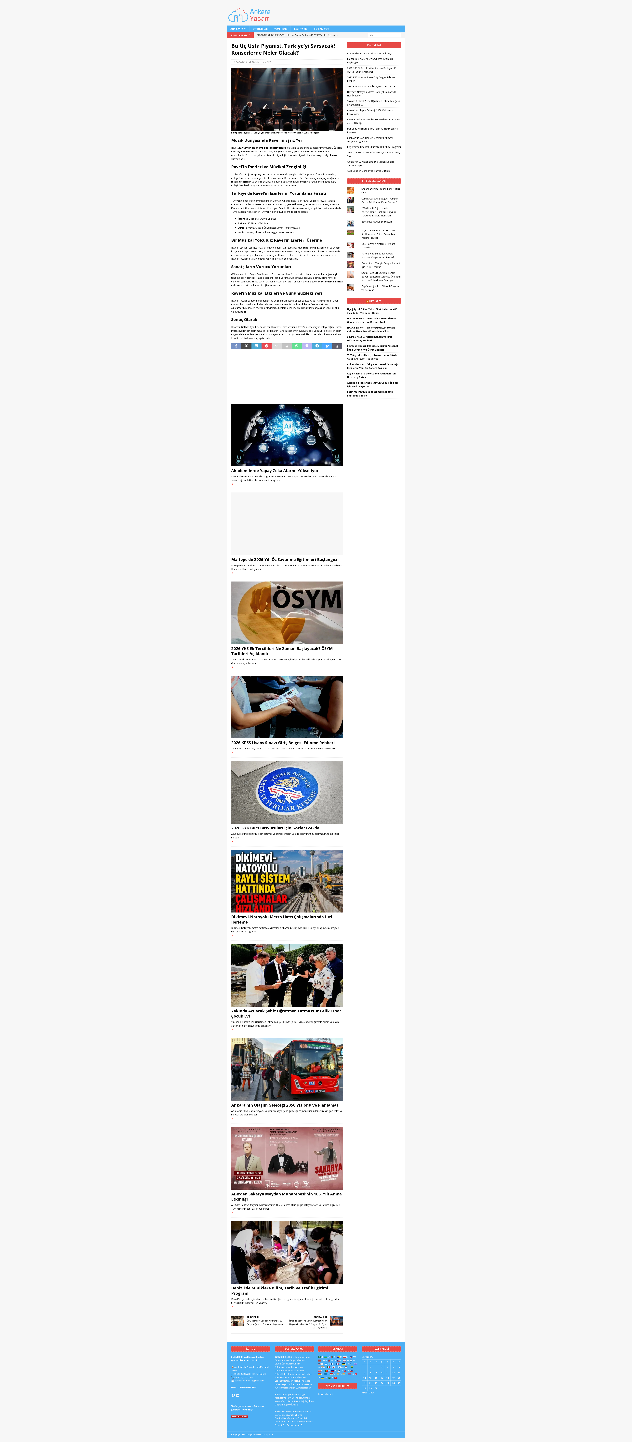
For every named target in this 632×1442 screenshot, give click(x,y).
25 (387, 1383)
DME (296, 1421)
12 (393, 1372)
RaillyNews (280, 1411)
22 (370, 1383)
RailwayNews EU (295, 1425)
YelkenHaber (281, 1374)
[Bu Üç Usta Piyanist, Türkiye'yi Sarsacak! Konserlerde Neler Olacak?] (287, 128)
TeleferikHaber (302, 1356)
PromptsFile (280, 1425)
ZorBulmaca (305, 1397)
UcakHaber (306, 1374)
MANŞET (267, 62)
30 (376, 1388)
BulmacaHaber (303, 1387)
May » (371, 1392)
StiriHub (290, 1421)
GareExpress (281, 1414)
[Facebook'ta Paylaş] (236, 346)
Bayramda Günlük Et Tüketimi (377, 221)
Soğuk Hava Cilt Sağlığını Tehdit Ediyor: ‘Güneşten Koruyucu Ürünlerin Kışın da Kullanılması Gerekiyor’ (381, 276)
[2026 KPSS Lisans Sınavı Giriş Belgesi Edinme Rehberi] (287, 707)
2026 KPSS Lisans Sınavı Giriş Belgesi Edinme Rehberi (283, 742)
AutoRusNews (306, 1421)
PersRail (279, 1418)
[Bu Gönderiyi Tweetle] (246, 346)
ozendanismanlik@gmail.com (249, 1380)
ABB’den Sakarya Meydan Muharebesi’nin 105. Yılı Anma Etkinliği (286, 1196)
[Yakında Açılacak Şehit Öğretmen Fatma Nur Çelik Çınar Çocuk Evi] (287, 975)
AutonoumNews (294, 1411)
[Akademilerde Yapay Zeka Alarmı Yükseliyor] (287, 435)
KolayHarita (280, 1397)
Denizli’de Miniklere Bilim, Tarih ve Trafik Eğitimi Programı (279, 1290)
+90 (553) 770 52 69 (243, 1377)
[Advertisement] (287, 376)
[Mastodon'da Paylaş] (307, 346)
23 (376, 1383)
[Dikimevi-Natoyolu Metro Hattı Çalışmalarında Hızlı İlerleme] (287, 881)
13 (399, 1372)
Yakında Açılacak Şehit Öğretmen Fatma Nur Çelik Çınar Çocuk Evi (286, 1013)
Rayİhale (309, 1401)
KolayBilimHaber (302, 1380)
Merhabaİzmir (282, 1370)
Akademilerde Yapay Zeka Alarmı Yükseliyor (275, 470)
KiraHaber (307, 1384)
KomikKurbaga (297, 1394)
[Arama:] (384, 35)
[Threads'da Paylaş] (337, 346)
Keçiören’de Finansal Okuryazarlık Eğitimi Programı (374, 146)
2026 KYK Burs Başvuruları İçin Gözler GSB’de (275, 828)
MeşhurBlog (281, 1404)
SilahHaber (300, 1377)
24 (382, 1383)
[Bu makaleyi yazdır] (287, 346)
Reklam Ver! (321, 28)
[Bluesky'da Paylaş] (327, 346)
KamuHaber (294, 1374)
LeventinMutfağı (296, 1401)
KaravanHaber (296, 1370)
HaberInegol (281, 1384)
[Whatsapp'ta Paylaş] (297, 346)
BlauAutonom (290, 1418)
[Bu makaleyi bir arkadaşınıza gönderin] (277, 346)
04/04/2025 (241, 62)
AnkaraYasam (282, 1367)
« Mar (364, 1392)
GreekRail (302, 1418)
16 (376, 1377)
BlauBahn (307, 1411)
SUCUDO (279, 1356)
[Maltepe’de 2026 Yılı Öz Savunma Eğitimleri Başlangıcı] (287, 523)
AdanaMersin (296, 1367)
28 (364, 1388)
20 (399, 1377)
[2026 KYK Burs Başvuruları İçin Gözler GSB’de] (287, 792)
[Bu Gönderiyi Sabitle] (267, 346)
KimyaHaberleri (297, 1360)
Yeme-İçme (280, 28)
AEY (276, 1387)
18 (387, 1377)
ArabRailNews (295, 1414)
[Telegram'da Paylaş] (317, 346)
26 (393, 1383)
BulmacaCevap (282, 1394)
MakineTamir (281, 1377)
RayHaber (375, 301)
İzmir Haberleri (325, 1394)
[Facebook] (233, 1395)
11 (387, 1372)
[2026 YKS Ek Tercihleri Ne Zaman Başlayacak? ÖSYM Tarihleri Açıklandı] (287, 613)
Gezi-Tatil (300, 28)
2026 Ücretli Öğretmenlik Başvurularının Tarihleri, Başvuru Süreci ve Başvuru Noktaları (378, 212)
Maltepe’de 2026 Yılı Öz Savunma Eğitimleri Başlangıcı (284, 559)
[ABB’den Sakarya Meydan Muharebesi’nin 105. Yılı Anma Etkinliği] (287, 1158)
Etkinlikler (260, 28)
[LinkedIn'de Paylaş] (256, 346)
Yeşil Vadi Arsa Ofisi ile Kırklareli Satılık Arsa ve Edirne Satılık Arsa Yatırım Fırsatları (378, 234)
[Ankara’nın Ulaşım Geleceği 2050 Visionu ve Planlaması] (287, 1069)
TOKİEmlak (292, 1404)
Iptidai (291, 1377)
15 (370, 1377)
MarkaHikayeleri (287, 1387)
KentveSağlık (281, 1401)
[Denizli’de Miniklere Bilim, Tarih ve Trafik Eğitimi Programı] (287, 1252)
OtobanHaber (294, 1384)
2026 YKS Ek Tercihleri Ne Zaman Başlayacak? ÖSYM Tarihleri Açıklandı (282, 651)
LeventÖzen (281, 1363)
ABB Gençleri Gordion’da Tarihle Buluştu (368, 170)
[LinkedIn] (238, 1395)
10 (382, 1372)
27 (399, 1383)
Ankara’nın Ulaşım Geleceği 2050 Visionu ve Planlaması (285, 1105)
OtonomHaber (282, 1360)
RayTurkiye (292, 1397)
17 (382, 1377)
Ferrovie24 (280, 1421)
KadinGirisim (293, 1363)
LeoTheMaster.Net (284, 1380)
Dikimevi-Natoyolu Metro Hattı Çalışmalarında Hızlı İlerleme (282, 919)
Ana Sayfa (236, 28)
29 (370, 1388)
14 (364, 1377)
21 (364, 1383)
